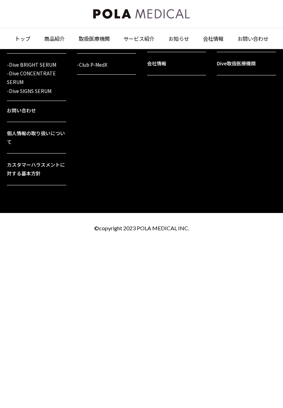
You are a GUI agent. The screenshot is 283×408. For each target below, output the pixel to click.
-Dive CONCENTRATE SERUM (31, 77)
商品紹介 (54, 38)
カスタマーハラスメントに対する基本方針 (36, 169)
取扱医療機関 (94, 38)
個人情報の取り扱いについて (36, 137)
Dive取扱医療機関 (236, 63)
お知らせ (178, 38)
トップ (22, 38)
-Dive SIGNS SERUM (29, 90)
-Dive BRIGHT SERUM (31, 64)
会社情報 (213, 38)
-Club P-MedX (92, 64)
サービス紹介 (139, 38)
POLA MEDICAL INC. (163, 228)
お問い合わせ (253, 38)
